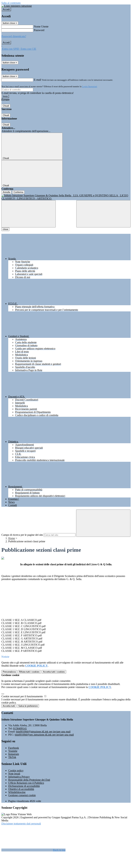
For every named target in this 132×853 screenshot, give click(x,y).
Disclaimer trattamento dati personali (21, 823)
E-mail (37, 79)
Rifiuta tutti (29, 672)
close (5, 229)
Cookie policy (16, 770)
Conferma (18, 192)
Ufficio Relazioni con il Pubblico (26, 782)
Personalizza (9, 672)
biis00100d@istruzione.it (43, 731)
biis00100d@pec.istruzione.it (44, 734)
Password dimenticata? (13, 36)
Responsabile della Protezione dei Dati (29, 779)
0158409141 (20, 728)
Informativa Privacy (19, 776)
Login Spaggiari (89, 86)
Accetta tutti (54, 672)
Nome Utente (41, 26)
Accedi (6, 9)
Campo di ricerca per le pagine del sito (22, 534)
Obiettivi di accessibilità (21, 789)
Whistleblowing (16, 792)
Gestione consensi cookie (22, 795)
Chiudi (6, 106)
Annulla (6, 192)
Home (11, 538)
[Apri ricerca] (103, 213)
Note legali (14, 773)
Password (39, 30)
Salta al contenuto (11, 2)
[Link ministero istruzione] (16, 5)
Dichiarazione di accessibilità (24, 786)
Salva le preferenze (28, 706)
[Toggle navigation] (28, 213)
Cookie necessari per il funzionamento (22, 696)
